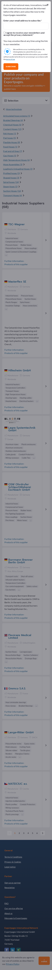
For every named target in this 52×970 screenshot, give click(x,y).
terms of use (10, 59)
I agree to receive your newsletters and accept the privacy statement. (24, 34)
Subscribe (11, 66)
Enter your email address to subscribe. (22, 20)
